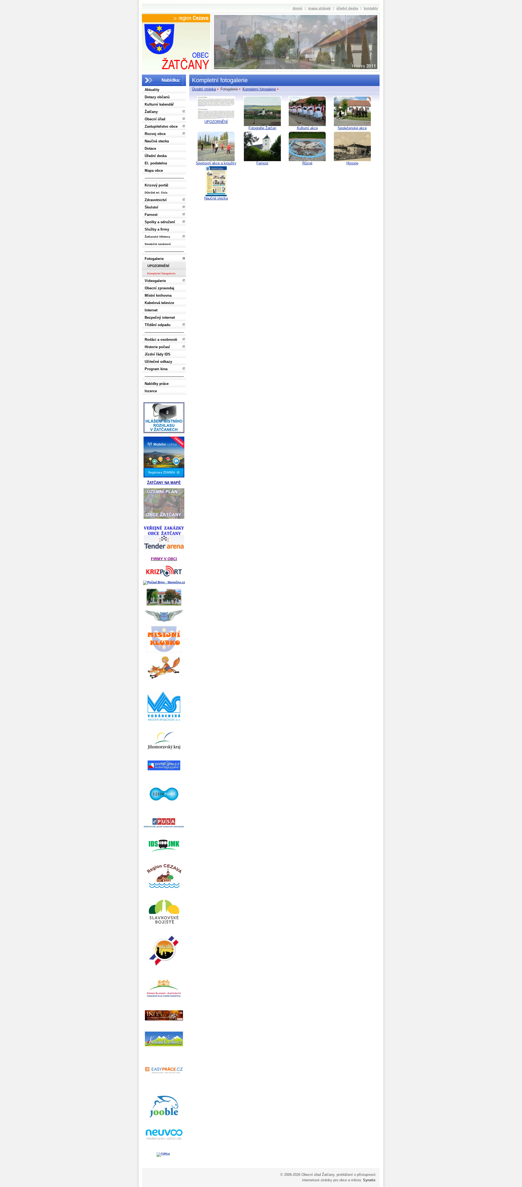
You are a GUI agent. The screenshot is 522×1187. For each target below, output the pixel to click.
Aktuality (152, 90)
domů (297, 8)
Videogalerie (155, 281)
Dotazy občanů (157, 97)
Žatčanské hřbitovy (157, 236)
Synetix (369, 1180)
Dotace (150, 148)
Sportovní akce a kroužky (216, 163)
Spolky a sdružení (160, 222)
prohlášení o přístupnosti (356, 1175)
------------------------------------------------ (164, 177)
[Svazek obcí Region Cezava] (176, 18)
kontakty (371, 8)
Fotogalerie (154, 259)
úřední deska (347, 8)
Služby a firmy (157, 229)
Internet (151, 310)
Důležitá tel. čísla (156, 192)
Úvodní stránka (204, 89)
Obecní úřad (155, 119)
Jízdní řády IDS (157, 354)
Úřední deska (156, 156)
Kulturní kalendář (159, 104)
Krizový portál (156, 185)
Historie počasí (157, 347)
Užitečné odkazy (158, 362)
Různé (307, 163)
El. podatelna (156, 163)
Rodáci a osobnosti (161, 340)
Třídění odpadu (157, 325)
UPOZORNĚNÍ (158, 266)
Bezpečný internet (160, 317)
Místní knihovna (158, 295)
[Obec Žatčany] (176, 45)
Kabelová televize (159, 303)
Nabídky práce (157, 384)
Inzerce (151, 391)
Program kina (156, 369)
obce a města (350, 1180)
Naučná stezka (157, 141)
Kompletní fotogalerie (161, 273)
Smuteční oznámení (158, 244)
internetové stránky (317, 1180)
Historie (352, 163)
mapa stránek (319, 8)
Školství (151, 207)
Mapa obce (154, 170)
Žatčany (151, 112)
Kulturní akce (307, 128)
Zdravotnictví (156, 200)
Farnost (151, 215)
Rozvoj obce (155, 134)
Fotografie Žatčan (262, 128)
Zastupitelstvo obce (161, 126)
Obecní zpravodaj (159, 288)
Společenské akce (352, 128)
